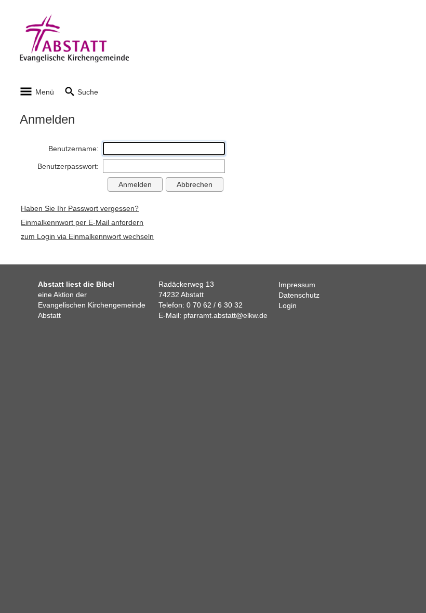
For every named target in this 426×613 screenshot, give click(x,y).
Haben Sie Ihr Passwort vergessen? (80, 208)
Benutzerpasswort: (68, 166)
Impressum (296, 285)
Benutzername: (73, 148)
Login (287, 305)
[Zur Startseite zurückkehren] (74, 20)
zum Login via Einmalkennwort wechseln (87, 236)
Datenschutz (299, 295)
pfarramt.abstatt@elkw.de (225, 315)
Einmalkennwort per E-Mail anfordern (82, 222)
